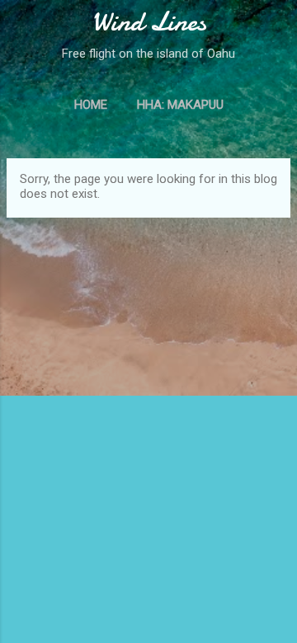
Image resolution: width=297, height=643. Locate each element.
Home (90, 104)
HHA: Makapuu (180, 104)
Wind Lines (149, 21)
